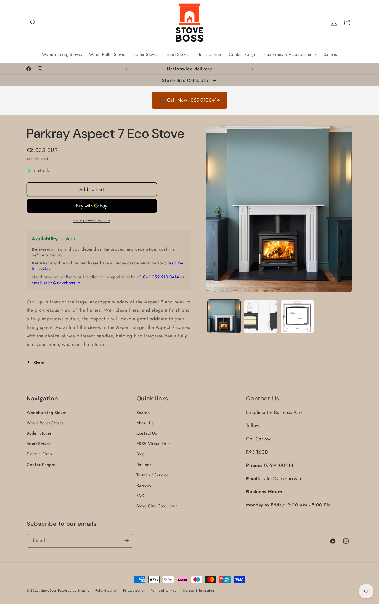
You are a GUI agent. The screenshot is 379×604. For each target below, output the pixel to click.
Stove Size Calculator (156, 506)
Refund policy (106, 590)
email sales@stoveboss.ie (56, 283)
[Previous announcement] (126, 68)
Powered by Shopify (73, 590)
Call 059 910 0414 (161, 277)
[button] (33, 22)
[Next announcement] (252, 68)
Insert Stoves (39, 443)
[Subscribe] (126, 541)
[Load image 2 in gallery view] (260, 316)
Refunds (144, 464)
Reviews (144, 485)
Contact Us (146, 433)
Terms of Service (152, 475)
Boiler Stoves (39, 433)
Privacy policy (134, 590)
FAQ (140, 496)
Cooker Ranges (41, 464)
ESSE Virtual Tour (153, 443)
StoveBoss (49, 590)
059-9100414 (278, 465)
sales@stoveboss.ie (282, 478)
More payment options (91, 220)
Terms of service (163, 590)
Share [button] (38, 363)
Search (143, 412)
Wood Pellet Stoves (45, 423)
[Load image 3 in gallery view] (297, 316)
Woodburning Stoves (47, 412)
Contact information (198, 590)
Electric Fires (39, 454)
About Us (145, 423)
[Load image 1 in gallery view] (224, 316)
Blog (140, 454)
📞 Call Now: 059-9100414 (189, 100)
